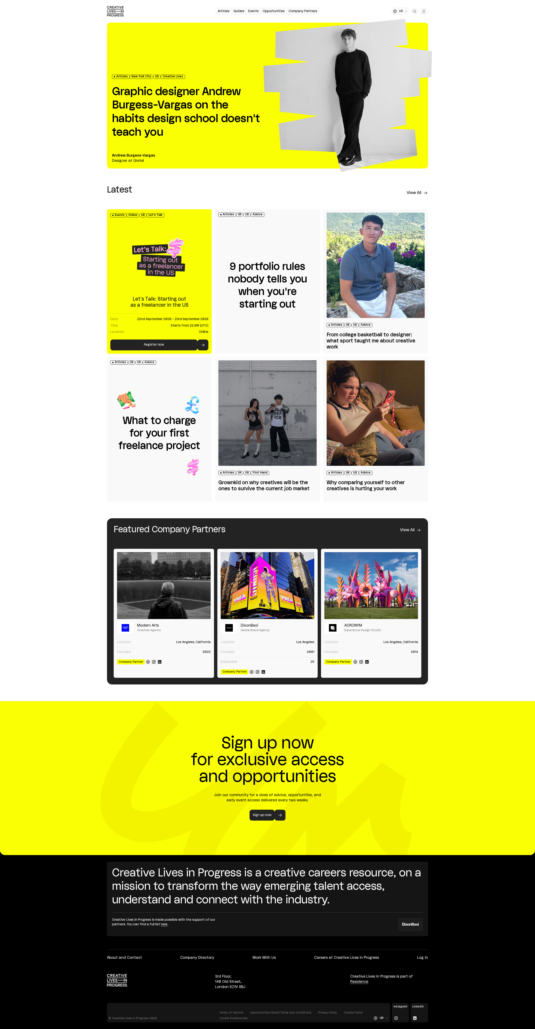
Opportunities (274, 11)
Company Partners (303, 11)
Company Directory (197, 957)
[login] (424, 11)
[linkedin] (159, 661)
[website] (147, 661)
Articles (223, 11)
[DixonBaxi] (267, 585)
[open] (414, 11)
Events (253, 11)
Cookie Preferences (233, 1018)
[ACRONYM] (371, 585)
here (164, 924)
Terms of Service (231, 1012)
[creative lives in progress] (115, 11)
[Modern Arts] (164, 585)
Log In (422, 957)
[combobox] (400, 11)
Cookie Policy (353, 1012)
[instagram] (153, 661)
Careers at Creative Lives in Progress (346, 957)
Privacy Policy (327, 1012)
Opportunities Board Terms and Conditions (280, 1012)
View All (414, 193)
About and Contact (124, 957)
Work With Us (264, 957)
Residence (359, 981)
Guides (238, 11)
